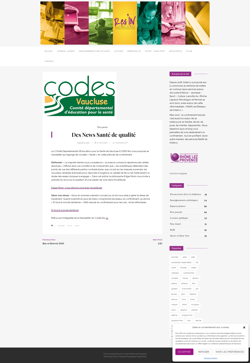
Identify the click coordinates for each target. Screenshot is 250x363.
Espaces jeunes (66, 51)
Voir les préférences (230, 351)
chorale (183, 268)
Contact (49, 61)
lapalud (193, 294)
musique (195, 304)
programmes (177, 320)
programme (187, 315)
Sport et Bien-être (179, 235)
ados (185, 257)
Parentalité (134, 51)
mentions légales (178, 173)
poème (174, 315)
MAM (184, 304)
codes (193, 268)
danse (185, 278)
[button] (244, 327)
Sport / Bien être (155, 51)
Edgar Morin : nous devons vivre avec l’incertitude (76, 187)
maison (174, 304)
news (69, 226)
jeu (197, 289)
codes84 (61, 226)
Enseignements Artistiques (94, 51)
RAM (172, 230)
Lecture (118, 51)
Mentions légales (210, 358)
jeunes (174, 294)
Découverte (175, 51)
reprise (198, 320)
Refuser (203, 351)
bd (197, 262)
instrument (186, 289)
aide (193, 257)
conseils (174, 278)
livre (184, 299)
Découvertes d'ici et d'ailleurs (185, 194)
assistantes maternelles (181, 262)
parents (183, 310)
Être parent (102, 127)
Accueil (49, 51)
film (194, 283)
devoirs (195, 278)
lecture (174, 299)
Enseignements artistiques (184, 200)
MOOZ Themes (119, 356)
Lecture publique (179, 218)
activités (174, 257)
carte (173, 268)
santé (77, 226)
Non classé (175, 224)
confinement (188, 273)
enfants (184, 283)
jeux (183, 294)
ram (189, 320)
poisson (194, 310)
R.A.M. (189, 51)
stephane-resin (83, 143)
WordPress (141, 356)
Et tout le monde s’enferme (65, 210)
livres (192, 299)
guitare (174, 289)
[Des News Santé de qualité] (80, 95)
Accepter (184, 351)
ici (107, 218)
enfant (174, 283)
